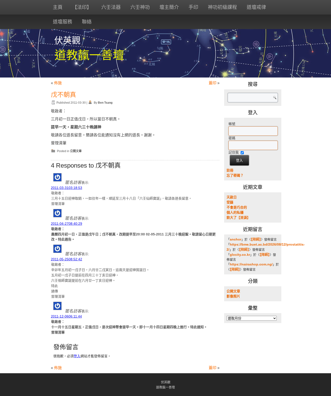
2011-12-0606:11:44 (66, 316)
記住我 (234, 152)
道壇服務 (62, 21)
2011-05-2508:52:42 (66, 259)
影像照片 (233, 296)
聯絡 (87, 21)
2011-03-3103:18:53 (66, 188)
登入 (77, 356)
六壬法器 (111, 7)
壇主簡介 (169, 7)
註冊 (230, 170)
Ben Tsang (105, 102)
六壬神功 (140, 7)
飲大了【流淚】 (238, 217)
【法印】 (82, 7)
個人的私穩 (235, 212)
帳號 (232, 124)
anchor (235, 239)
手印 (193, 7)
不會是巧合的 (237, 207)
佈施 (58, 83)
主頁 (58, 7)
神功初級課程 (222, 7)
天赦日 (232, 197)
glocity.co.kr (240, 254)
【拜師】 (256, 239)
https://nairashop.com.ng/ (251, 264)
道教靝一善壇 (89, 55)
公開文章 (76, 151)
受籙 (230, 202)
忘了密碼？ (235, 175)
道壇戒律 (256, 7)
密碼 (232, 138)
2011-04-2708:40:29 (66, 223)
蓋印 (212, 83)
